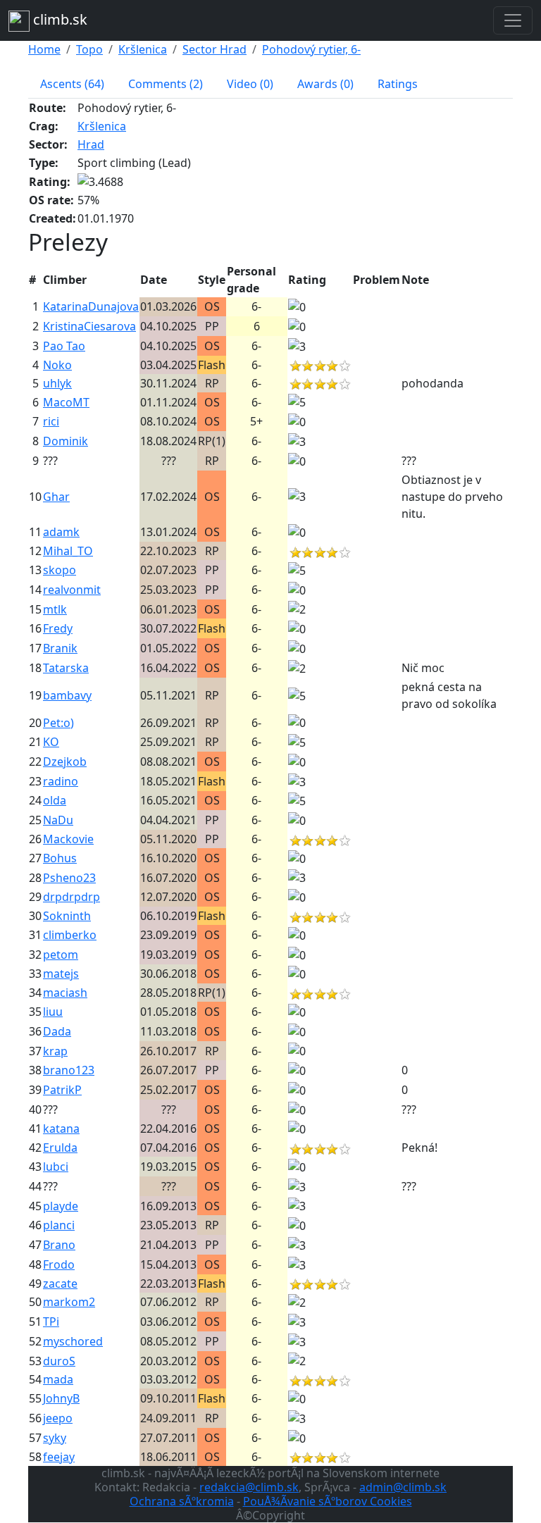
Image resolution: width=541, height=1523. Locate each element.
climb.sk (58, 19)
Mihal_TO (68, 551)
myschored (73, 1341)
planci (59, 1225)
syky (54, 1438)
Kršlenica (142, 49)
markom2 (69, 1302)
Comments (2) (165, 84)
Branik (60, 648)
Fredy (58, 628)
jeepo (58, 1418)
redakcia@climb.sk (249, 1487)
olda (54, 800)
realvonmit (72, 589)
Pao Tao (64, 346)
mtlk (55, 609)
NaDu (58, 820)
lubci (55, 1166)
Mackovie (68, 839)
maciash (65, 992)
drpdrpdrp (71, 897)
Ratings (398, 84)
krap (55, 1051)
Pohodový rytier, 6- (311, 49)
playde (60, 1206)
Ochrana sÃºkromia (182, 1501)
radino (60, 781)
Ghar (56, 496)
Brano (59, 1244)
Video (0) (250, 84)
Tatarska (66, 668)
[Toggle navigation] (513, 20)
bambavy (67, 695)
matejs (61, 973)
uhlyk (57, 383)
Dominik (65, 441)
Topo (89, 49)
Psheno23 (69, 877)
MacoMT (66, 402)
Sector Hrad (214, 49)
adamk (61, 532)
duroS (59, 1361)
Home (44, 49)
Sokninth (67, 916)
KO (51, 742)
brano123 (68, 1070)
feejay (59, 1457)
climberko (70, 935)
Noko (57, 365)
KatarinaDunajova (91, 306)
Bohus (60, 858)
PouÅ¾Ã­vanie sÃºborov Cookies (327, 1501)
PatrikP (62, 1090)
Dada (57, 1031)
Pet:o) (58, 723)
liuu (53, 1011)
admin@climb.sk (403, 1487)
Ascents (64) (72, 84)
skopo (59, 570)
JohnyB (61, 1398)
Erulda (60, 1147)
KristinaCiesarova (89, 326)
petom (60, 954)
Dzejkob (65, 761)
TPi (51, 1321)
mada (58, 1379)
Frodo (59, 1264)
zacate (60, 1283)
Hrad (90, 144)
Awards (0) (325, 84)
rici (51, 421)
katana (61, 1128)
